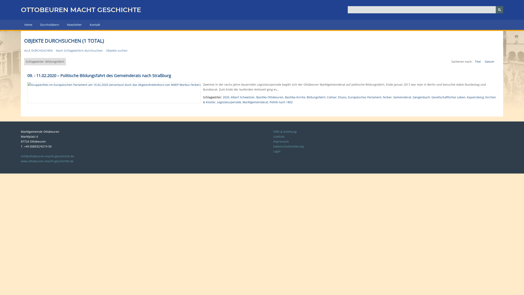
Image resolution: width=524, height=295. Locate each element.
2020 (226, 97)
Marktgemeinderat (255, 102)
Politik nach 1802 (281, 102)
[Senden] (499, 9)
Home (28, 25)
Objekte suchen (117, 50)
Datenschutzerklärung (288, 146)
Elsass (342, 97)
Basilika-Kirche (295, 97)
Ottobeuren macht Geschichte (81, 10)
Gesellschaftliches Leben (448, 97)
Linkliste (279, 136)
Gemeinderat (402, 97)
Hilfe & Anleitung (285, 132)
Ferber (387, 97)
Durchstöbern (49, 25)
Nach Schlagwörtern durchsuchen (79, 50)
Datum (489, 62)
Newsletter (74, 25)
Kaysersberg (475, 97)
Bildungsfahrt (316, 97)
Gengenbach (421, 97)
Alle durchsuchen (38, 50)
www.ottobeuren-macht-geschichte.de (47, 161)
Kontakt (95, 25)
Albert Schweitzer (243, 97)
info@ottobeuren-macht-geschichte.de (47, 156)
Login (277, 151)
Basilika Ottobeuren (269, 97)
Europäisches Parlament (364, 97)
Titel (478, 62)
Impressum (281, 141)
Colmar (332, 97)
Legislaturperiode (229, 102)
